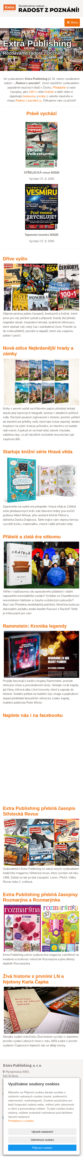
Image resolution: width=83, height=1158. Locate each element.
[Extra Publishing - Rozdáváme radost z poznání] (41, 8)
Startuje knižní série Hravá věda (37, 451)
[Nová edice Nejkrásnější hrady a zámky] (41, 381)
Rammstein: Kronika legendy (35, 626)
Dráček (49, 91)
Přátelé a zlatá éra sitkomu (32, 536)
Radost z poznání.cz (29, 100)
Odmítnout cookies (42, 1139)
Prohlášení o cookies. (21, 1120)
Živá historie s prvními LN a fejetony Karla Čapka (33, 979)
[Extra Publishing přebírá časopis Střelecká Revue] (41, 842)
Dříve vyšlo (15, 258)
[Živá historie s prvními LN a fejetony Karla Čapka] (41, 1010)
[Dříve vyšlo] (41, 286)
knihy (42, 96)
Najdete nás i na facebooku (33, 715)
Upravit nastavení (42, 1131)
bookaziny (29, 96)
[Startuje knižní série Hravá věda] (41, 479)
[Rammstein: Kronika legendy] (41, 654)
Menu (74, 22)
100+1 (33, 91)
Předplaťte (59, 87)
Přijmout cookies (42, 1147)
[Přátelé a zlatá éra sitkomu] (41, 564)
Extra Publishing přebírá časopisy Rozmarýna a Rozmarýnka (40, 897)
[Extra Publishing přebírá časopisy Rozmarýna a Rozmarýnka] (41, 928)
